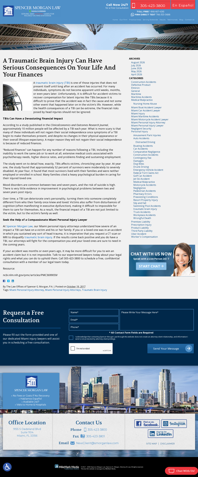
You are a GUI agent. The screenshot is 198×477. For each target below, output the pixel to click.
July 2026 (136, 65)
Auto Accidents (141, 138)
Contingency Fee (142, 157)
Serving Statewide (150, 20)
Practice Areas (135, 20)
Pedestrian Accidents (144, 190)
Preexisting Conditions (145, 197)
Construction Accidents (143, 82)
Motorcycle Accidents (144, 185)
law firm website (89, 469)
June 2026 (136, 68)
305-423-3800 (152, 5)
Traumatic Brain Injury (94, 290)
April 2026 (136, 74)
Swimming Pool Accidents (147, 206)
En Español (183, 5)
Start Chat (149, 266)
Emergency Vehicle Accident (148, 169)
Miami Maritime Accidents (145, 116)
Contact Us (189, 20)
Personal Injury (139, 131)
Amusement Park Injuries (147, 135)
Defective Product (140, 84)
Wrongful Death (142, 218)
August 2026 (138, 62)
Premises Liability (140, 221)
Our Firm (123, 20)
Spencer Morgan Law (19, 226)
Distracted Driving (145, 142)
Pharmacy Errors (142, 193)
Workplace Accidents (144, 215)
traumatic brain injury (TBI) (53, 82)
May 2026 (136, 71)
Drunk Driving (141, 166)
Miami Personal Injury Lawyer (147, 125)
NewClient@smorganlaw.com (97, 443)
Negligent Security (141, 128)
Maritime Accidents (141, 97)
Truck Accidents (141, 212)
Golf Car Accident (142, 175)
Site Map (151, 443)
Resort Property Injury (145, 200)
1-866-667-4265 (156, 11)
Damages (138, 160)
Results (163, 20)
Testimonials (172, 20)
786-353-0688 (163, 14)
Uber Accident (138, 233)
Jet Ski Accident (141, 178)
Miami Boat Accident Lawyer (146, 107)
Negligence (139, 188)
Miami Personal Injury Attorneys (63, 290)
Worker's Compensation (144, 236)
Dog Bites (138, 163)
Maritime (136, 94)
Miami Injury (138, 113)
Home (115, 20)
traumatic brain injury (38, 237)
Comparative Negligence (146, 151)
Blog (181, 20)
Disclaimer (167, 443)
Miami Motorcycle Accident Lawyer (149, 119)
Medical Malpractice (142, 100)
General (135, 91)
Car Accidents (140, 148)
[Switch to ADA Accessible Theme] (7, 467)
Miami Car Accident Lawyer (145, 110)
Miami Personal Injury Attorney (26, 290)
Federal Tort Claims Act (145, 172)
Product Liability (140, 227)
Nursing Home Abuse (145, 103)
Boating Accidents (143, 145)
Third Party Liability (141, 230)
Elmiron (135, 87)
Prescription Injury (141, 224)
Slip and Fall (139, 203)
